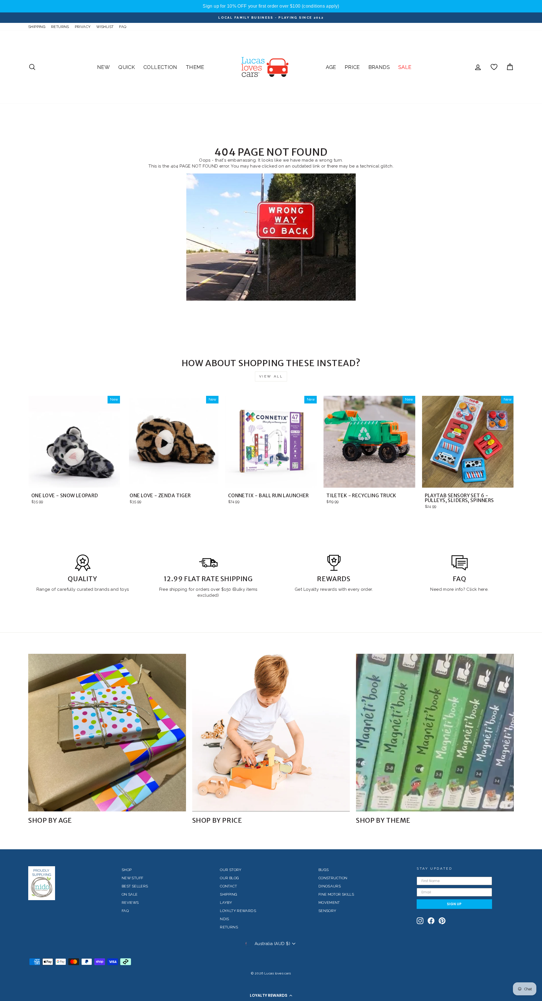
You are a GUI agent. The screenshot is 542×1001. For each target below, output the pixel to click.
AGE (331, 67)
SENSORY (327, 911)
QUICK (126, 67)
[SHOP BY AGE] (107, 733)
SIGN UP (454, 904)
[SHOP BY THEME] (435, 733)
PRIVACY (83, 27)
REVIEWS (130, 902)
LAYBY (226, 902)
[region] (271, 6)
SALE (405, 67)
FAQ (122, 27)
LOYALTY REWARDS (238, 911)
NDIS (224, 919)
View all (271, 376)
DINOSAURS (329, 886)
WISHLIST (104, 27)
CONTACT (228, 886)
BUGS (323, 870)
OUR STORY (230, 870)
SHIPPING (36, 27)
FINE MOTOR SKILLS (336, 894)
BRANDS (379, 67)
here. (482, 589)
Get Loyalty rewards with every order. (334, 589)
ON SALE (130, 894)
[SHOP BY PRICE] (271, 733)
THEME (195, 67)
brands (103, 589)
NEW (103, 67)
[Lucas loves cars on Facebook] (431, 920)
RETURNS (60, 27)
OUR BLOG (229, 878)
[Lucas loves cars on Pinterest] (442, 920)
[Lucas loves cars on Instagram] (420, 920)
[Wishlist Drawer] (494, 67)
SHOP (127, 870)
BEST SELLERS (135, 886)
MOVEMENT (329, 902)
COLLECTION (160, 67)
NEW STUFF (132, 878)
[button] (271, 995)
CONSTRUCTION (333, 878)
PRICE (352, 67)
